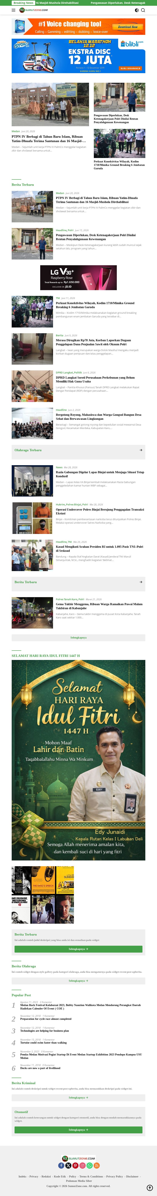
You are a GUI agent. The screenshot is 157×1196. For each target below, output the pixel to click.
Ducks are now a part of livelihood (40, 1068)
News (59, 467)
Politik (78, 372)
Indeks (22, 1176)
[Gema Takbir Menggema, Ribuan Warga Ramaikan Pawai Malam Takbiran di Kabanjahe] (32, 613)
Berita (59, 335)
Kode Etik (60, 1176)
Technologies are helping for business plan (44, 1030)
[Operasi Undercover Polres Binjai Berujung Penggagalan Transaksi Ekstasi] (32, 518)
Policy (72, 1176)
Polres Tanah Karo (66, 599)
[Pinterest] (75, 1165)
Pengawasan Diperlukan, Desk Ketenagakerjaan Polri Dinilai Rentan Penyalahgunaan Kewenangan (116, 119)
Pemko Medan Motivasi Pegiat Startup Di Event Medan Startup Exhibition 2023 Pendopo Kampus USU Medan (81, 1056)
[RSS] (97, 1165)
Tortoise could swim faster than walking (43, 1042)
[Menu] (14, 10)
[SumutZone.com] (33, 10)
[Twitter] (68, 1165)
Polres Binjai (73, 504)
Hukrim (60, 504)
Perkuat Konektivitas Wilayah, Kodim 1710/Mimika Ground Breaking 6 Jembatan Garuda (119, 165)
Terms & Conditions (91, 1176)
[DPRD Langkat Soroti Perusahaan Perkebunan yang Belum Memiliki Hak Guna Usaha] (32, 386)
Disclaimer (132, 1176)
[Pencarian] (143, 10)
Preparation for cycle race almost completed (45, 1019)
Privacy (33, 1176)
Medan (16, 131)
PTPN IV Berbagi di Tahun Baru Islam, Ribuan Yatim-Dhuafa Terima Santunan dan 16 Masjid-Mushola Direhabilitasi (47, 141)
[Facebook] (61, 1165)
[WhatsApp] (90, 1165)
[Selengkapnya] (140, 450)
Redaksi (46, 1176)
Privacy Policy (114, 1176)
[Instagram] (82, 1165)
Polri (71, 230)
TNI (58, 298)
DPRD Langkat (64, 372)
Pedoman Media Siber (79, 1181)
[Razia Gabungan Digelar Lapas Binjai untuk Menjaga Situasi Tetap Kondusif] (32, 481)
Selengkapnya (78, 637)
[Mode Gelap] (137, 10)
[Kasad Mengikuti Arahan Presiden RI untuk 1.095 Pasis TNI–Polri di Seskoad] (32, 555)
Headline (61, 230)
